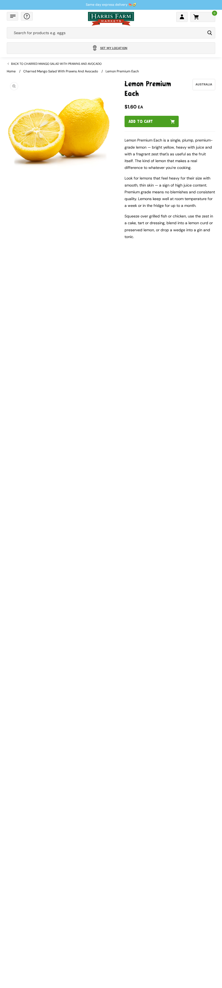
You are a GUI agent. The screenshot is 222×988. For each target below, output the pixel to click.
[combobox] (106, 33)
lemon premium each (122, 71)
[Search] (209, 33)
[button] (12, 16)
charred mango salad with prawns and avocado (60, 71)
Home (11, 71)
